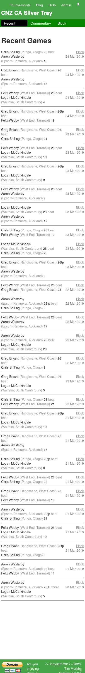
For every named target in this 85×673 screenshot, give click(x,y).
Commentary (41, 23)
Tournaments (20, 4)
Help (52, 4)
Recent (9, 23)
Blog (39, 4)
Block (62, 23)
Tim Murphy (73, 668)
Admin (66, 4)
